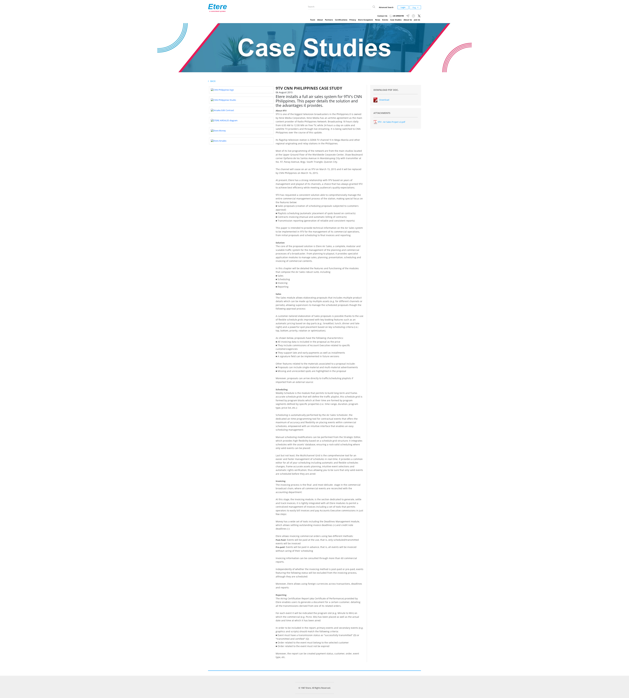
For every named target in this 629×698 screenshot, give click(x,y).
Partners (329, 20)
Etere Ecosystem (365, 20)
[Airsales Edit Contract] (222, 110)
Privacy (352, 20)
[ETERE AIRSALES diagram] (224, 120)
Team (312, 20)
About (320, 20)
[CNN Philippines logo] (222, 89)
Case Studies (395, 20)
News (377, 20)
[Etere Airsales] (218, 140)
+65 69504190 (398, 16)
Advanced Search (386, 7)
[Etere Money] (218, 130)
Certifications (341, 20)
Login (403, 7)
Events (385, 20)
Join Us (417, 20)
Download (384, 99)
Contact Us (382, 16)
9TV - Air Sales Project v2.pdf (391, 121)
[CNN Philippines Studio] (223, 99)
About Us (408, 20)
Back (212, 81)
